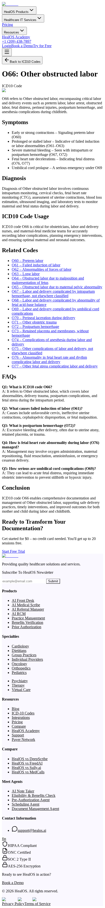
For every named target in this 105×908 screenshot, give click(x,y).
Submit (53, 581)
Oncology (19, 664)
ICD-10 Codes (23, 713)
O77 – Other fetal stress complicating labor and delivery (55, 366)
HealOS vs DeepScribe (30, 759)
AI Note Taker (23, 791)
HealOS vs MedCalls (28, 772)
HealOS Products (16, 12)
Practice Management (28, 618)
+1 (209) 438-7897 (16, 41)
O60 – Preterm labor (27, 261)
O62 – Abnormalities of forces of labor (41, 269)
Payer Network (23, 739)
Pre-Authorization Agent (31, 800)
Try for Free (42, 46)
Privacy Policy (13, 904)
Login (6, 46)
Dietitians (19, 651)
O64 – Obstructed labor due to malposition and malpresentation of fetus (48, 280)
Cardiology (20, 646)
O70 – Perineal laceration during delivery (43, 318)
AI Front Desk (23, 600)
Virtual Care (21, 690)
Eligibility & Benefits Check (33, 795)
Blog (15, 709)
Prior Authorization (26, 627)
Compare (19, 726)
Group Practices (24, 655)
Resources (11, 32)
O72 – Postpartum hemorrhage (35, 326)
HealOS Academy (16, 37)
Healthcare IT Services (20, 20)
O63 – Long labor (26, 274)
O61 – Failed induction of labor (36, 265)
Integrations (21, 717)
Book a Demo (22, 46)
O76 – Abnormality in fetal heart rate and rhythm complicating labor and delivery (49, 359)
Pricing (7, 24)
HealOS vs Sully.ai (26, 768)
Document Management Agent (35, 809)
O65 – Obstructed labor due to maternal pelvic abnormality (57, 287)
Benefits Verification (27, 622)
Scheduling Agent (25, 804)
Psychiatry (20, 681)
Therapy (18, 685)
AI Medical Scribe (26, 605)
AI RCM (19, 614)
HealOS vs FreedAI (27, 763)
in (4, 839)
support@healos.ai (32, 830)
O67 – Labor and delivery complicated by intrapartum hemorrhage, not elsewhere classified (53, 293)
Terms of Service (37, 904)
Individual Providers (27, 659)
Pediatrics (19, 672)
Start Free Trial (13, 551)
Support (18, 735)
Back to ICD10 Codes (25, 62)
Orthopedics (21, 668)
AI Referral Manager (28, 609)
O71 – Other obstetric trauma (34, 322)
